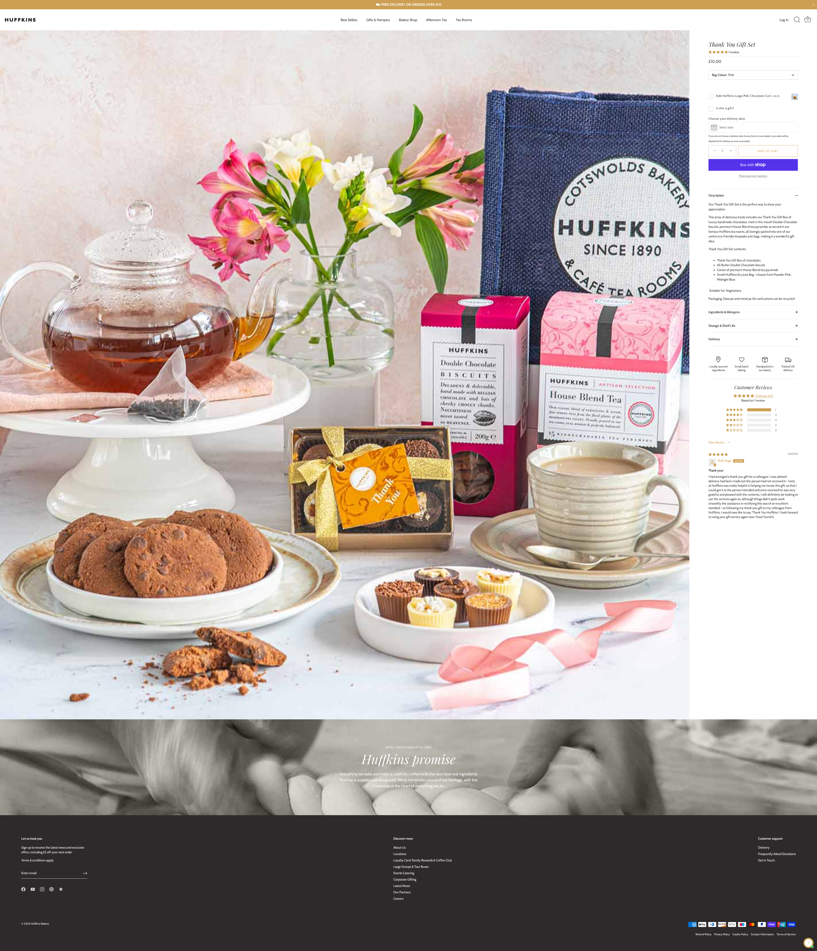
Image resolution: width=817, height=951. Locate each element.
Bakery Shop (408, 20)
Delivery (714, 339)
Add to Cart (768, 151)
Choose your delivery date (726, 118)
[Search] (797, 19)
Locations (399, 854)
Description (716, 195)
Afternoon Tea (436, 20)
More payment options (753, 176)
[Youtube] (33, 889)
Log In (784, 20)
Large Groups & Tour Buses (411, 867)
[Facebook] (23, 889)
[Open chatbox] (808, 943)
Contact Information (762, 934)
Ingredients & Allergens (724, 312)
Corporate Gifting (404, 879)
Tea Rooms (464, 20)
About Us (399, 847)
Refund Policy (703, 934)
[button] (718, 52)
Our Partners (402, 892)
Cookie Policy (740, 934)
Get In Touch (766, 860)
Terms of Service (786, 934)
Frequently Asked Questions (777, 854)
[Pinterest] (51, 889)
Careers (398, 899)
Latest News (401, 886)
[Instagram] (42, 889)
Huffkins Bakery (40, 923)
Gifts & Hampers (378, 20)
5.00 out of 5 (764, 396)
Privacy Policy (722, 934)
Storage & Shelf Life (721, 326)
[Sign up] (85, 873)
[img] (718, 454)
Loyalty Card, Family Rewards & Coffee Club (422, 860)
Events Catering (403, 873)
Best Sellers (349, 20)
